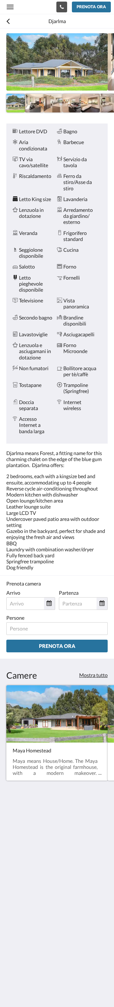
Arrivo (13, 593)
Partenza (69, 593)
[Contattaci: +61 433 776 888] (61, 7)
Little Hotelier (48, 968)
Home (13, 927)
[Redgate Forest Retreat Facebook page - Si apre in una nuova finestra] (12, 876)
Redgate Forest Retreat (33, 6)
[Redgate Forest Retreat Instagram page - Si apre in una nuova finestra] (30, 876)
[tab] (57, 905)
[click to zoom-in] (57, 62)
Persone (15, 618)
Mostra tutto (93, 675)
